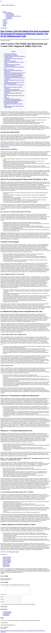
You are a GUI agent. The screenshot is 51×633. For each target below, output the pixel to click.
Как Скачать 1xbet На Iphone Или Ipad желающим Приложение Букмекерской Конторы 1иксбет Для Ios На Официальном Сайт (25, 33)
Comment (3, 594)
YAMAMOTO (9, 18)
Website (2, 601)
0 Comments (12, 551)
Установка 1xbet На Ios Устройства (12, 99)
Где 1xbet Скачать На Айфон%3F (11, 89)
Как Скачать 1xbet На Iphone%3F (11, 101)
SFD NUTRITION (10, 15)
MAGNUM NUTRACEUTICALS (13, 16)
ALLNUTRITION (10, 13)
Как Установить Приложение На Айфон (13, 100)
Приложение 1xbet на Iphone (10, 102)
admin (17, 551)
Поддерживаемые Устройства (11, 55)
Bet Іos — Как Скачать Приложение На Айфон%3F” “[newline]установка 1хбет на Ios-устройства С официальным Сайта (13, 75)
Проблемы (6, 97)
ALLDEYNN (9, 17)
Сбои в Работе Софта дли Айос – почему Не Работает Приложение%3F (14, 83)
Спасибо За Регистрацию (10, 60)
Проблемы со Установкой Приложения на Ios (14, 72)
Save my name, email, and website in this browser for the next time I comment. (18, 604)
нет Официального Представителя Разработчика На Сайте (12, 65)
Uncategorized (4, 27)
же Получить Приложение (10, 53)
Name (2, 596)
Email (2, 599)
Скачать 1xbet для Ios (9, 69)
